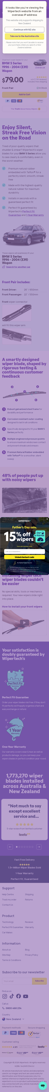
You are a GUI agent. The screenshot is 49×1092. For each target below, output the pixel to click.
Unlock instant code (24, 556)
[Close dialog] (47, 519)
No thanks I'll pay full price (24, 563)
